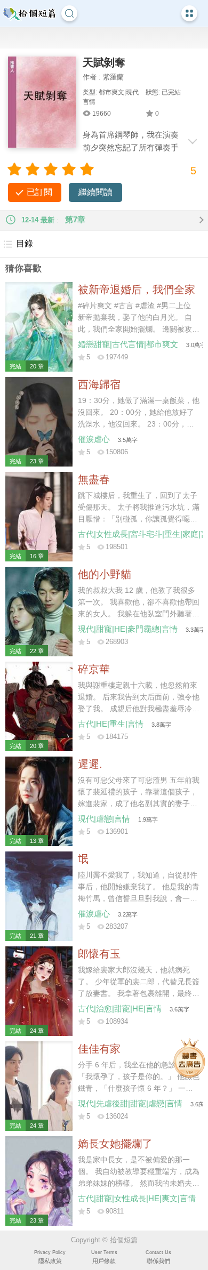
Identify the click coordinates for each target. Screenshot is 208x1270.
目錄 (24, 243)
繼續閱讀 (95, 192)
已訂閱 (39, 192)
